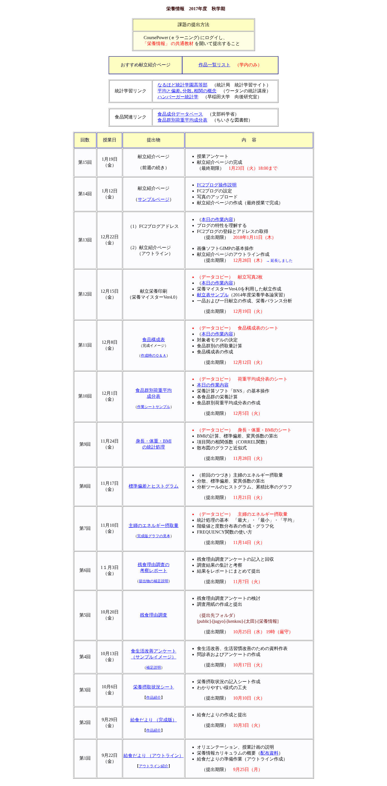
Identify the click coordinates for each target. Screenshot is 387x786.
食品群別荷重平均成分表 (182, 120)
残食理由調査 (153, 615)
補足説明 (153, 667)
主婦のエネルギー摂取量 (153, 525)
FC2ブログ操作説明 (217, 184)
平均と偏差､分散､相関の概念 (187, 90)
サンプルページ (153, 199)
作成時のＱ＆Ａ (153, 355)
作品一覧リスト (214, 64)
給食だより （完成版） (153, 719)
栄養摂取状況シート (153, 687)
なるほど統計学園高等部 (182, 84)
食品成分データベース (180, 114)
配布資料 (269, 753)
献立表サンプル (213, 294)
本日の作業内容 (217, 219)
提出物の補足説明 (153, 581)
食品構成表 (153, 339)
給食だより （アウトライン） (154, 755)
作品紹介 (153, 697)
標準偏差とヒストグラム (153, 486)
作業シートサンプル (153, 407)
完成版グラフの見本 (153, 536)
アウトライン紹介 (153, 766)
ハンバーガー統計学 (178, 96)
